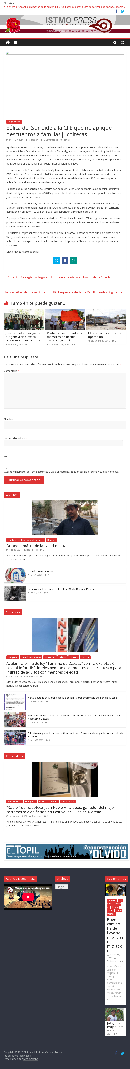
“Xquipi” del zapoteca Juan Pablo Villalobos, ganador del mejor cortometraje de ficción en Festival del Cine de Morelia (60, 809)
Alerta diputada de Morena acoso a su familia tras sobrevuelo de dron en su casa (72, 697)
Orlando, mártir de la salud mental (37, 545)
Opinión (51, 540)
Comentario (11, 370)
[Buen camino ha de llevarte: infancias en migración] (115, 886)
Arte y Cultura (14, 801)
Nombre (10, 419)
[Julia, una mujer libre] (114, 1009)
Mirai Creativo (30, 1058)
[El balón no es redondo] (15, 569)
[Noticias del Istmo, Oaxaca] (65, 24)
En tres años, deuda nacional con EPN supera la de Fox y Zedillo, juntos (65, 292)
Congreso (13, 657)
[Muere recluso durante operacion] (106, 311)
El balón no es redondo (40, 571)
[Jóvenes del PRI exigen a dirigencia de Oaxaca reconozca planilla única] (24, 311)
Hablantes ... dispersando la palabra (25, 540)
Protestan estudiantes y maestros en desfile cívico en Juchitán (64, 336)
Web (6, 456)
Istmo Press (32, 549)
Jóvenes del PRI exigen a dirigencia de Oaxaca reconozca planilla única (23, 336)
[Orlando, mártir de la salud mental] (65, 502)
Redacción (33, 139)
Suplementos (114, 912)
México (62, 657)
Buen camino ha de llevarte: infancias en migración (115, 935)
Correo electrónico (16, 438)
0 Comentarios (50, 139)
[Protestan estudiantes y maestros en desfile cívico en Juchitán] (65, 311)
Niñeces (74, 657)
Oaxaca (85, 657)
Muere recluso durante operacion (104, 335)
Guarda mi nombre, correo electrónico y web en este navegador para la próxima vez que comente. (61, 471)
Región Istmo (14, 121)
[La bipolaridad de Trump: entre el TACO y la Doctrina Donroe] (15, 587)
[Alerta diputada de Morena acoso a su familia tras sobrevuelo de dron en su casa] (15, 696)
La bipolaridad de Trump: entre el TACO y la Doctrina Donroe (61, 589)
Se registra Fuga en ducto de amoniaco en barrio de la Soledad (58, 277)
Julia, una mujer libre (115, 1025)
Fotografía (30, 801)
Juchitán (67, 139)
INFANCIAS (50, 657)
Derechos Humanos (31, 657)
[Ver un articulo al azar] (122, 42)
